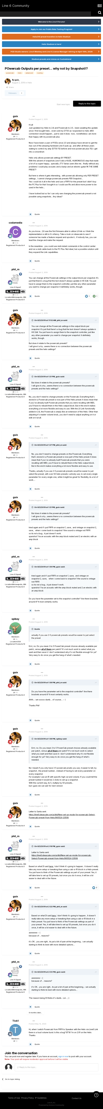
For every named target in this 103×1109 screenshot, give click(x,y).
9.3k (16, 295)
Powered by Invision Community (51, 1105)
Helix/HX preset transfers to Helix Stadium (51, 37)
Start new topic (63, 104)
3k (16, 639)
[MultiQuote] (30, 214)
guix (17, 80)
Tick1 (15, 1020)
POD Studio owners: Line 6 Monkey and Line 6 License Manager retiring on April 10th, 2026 (52, 52)
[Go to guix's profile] (8, 81)
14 (16, 1041)
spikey (15, 619)
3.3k (16, 243)
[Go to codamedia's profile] (15, 232)
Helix (29, 82)
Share (11, 87)
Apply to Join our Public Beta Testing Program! (51, 29)
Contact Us (76, 1098)
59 (16, 136)
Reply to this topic (87, 103)
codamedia (15, 222)
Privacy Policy (27, 1098)
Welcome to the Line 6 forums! (51, 22)
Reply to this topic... (28, 1067)
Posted (38, 119)
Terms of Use (14, 1098)
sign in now (63, 1056)
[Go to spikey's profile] (15, 628)
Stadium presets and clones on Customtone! (51, 59)
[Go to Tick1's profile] (15, 1030)
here (51, 866)
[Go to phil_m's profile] (15, 279)
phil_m (15, 269)
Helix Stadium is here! (51, 44)
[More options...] (33, 116)
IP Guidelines (41, 1098)
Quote (37, 214)
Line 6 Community (15, 6)
